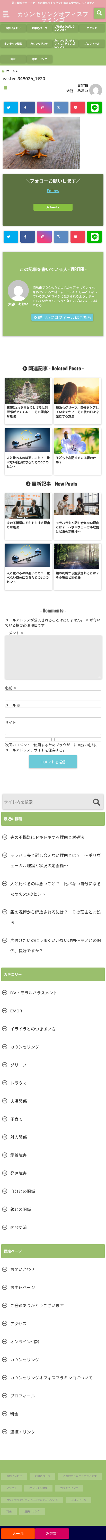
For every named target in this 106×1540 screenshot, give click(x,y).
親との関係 (20, 1209)
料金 (13, 59)
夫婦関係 (18, 1101)
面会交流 (18, 1227)
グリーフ (18, 1064)
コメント (14, 633)
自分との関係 (22, 1191)
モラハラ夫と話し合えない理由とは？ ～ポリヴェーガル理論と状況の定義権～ (55, 860)
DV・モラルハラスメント (33, 992)
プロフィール (92, 43)
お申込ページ (39, 28)
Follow (53, 190)
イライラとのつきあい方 (33, 1028)
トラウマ (18, 1082)
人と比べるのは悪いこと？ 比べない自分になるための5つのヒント (55, 888)
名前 (11, 688)
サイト (10, 722)
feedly (54, 207)
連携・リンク (39, 59)
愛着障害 (20, 1155)
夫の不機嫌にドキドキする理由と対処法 (47, 837)
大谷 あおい (77, 90)
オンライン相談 (13, 43)
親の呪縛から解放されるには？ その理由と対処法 (55, 917)
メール (12, 705)
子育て (16, 1119)
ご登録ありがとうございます (64, 28)
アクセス (92, 28)
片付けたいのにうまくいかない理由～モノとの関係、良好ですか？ (55, 945)
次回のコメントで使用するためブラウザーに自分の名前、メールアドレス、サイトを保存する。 (52, 747)
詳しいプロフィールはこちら (64, 317)
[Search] (96, 802)
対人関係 (18, 1137)
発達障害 (18, 1173)
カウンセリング (39, 43)
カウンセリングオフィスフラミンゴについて (64, 43)
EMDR (16, 1010)
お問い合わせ (13, 28)
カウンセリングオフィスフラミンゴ (53, 16)
